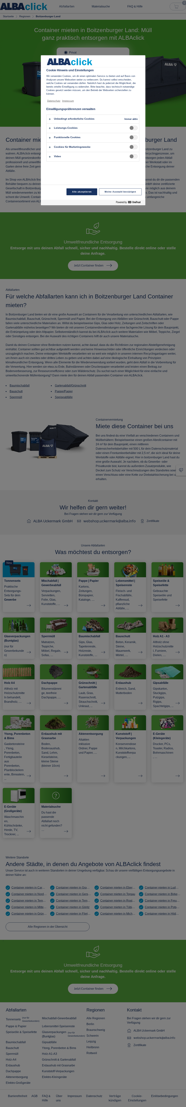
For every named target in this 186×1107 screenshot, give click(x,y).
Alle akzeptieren (82, 192)
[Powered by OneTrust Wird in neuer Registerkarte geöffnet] (129, 203)
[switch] (134, 128)
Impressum (68, 101)
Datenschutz (53, 101)
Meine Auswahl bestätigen (120, 192)
